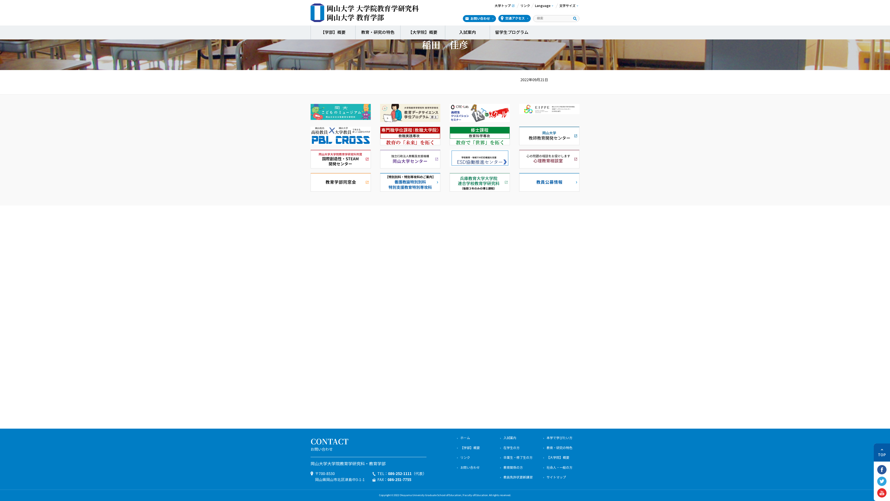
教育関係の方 (513, 468)
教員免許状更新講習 (518, 477)
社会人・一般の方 (559, 468)
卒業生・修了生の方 (518, 458)
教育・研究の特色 (377, 32)
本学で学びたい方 (559, 438)
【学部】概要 (333, 32)
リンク (465, 458)
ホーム (465, 438)
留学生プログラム (512, 32)
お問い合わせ (480, 18)
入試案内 (467, 32)
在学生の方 (511, 448)
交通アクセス (515, 18)
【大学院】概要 (422, 32)
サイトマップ (556, 477)
